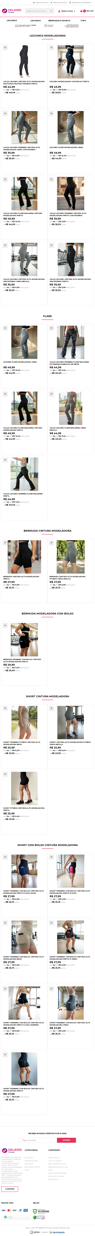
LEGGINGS (29, 1164)
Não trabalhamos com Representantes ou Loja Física (58, 1167)
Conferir (9, 1189)
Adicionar (36, 104)
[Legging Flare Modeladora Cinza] (71, 141)
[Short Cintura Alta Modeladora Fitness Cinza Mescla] (71, 736)
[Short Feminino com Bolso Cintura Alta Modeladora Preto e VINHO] (71, 951)
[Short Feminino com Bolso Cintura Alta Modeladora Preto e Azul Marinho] (24, 1017)
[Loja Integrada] (57, 1232)
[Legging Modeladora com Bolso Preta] (71, 75)
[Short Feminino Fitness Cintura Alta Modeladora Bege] (24, 736)
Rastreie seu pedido (81, 2)
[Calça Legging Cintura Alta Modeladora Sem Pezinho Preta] (71, 273)
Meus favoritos (60, 2)
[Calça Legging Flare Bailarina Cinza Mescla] (71, 422)
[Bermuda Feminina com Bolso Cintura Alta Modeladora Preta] (24, 653)
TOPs (27, 1170)
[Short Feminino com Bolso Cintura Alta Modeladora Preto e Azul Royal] (24, 885)
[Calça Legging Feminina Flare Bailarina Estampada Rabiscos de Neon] (71, 356)
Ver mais (13, 104)
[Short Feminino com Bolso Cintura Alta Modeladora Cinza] (71, 1017)
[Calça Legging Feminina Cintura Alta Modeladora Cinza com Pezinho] (24, 141)
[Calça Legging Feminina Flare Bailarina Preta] (24, 488)
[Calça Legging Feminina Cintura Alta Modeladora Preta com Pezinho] (71, 207)
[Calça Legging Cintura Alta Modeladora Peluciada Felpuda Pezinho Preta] (24, 75)
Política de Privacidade (57, 1173)
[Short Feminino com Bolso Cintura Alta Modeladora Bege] (24, 951)
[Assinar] (66, 1140)
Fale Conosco (41, 2)
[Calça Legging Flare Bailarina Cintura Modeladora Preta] (24, 207)
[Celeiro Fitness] (12, 11)
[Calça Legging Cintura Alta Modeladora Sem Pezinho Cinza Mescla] (24, 273)
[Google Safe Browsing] (39, 1217)
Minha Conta (67, 11)
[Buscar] (51, 11)
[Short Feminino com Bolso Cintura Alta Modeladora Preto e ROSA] (71, 885)
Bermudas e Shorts (32, 1167)
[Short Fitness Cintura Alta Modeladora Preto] (24, 802)
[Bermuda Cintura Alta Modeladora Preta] (24, 571)
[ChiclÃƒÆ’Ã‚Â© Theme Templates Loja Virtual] (39, 1232)
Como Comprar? (55, 1161)
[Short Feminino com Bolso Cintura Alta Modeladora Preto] (24, 1083)
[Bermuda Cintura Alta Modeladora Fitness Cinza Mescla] (71, 571)
